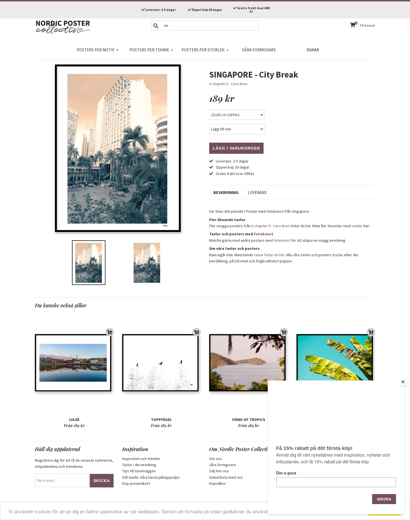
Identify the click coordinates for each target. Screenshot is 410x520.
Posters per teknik (149, 49)
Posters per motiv (95, 49)
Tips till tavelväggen (139, 470)
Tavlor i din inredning (139, 464)
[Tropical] (335, 362)
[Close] (403, 382)
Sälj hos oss (219, 470)
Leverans (257, 192)
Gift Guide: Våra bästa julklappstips (151, 477)
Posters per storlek (203, 49)
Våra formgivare (259, 49)
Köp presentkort (136, 483)
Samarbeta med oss (226, 477)
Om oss (215, 458)
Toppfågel (161, 419)
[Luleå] (74, 362)
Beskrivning (225, 192)
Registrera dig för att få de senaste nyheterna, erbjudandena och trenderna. (74, 463)
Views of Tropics (248, 419)
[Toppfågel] (161, 362)
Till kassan (367, 25)
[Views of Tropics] (248, 362)
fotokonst (263, 233)
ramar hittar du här (269, 254)
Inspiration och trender (141, 458)
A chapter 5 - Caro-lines (228, 83)
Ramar (313, 49)
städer (357, 225)
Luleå (74, 419)
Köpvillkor (217, 483)
